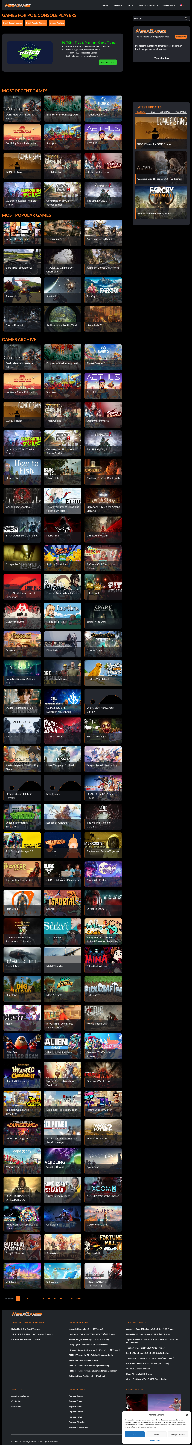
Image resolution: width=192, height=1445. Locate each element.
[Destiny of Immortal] (103, 165)
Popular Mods (75, 1406)
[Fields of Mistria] (62, 615)
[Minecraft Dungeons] (22, 1132)
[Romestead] (62, 1247)
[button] (186, 1414)
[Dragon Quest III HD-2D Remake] (22, 787)
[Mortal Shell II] (62, 529)
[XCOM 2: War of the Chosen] (103, 1189)
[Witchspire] (22, 1275)
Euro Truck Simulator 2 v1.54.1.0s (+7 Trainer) (147, 1363)
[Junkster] (62, 845)
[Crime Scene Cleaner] (62, 1189)
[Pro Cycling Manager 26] (22, 845)
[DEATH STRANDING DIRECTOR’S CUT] (22, 1189)
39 (49, 1298)
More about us (161, 58)
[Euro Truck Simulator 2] (22, 261)
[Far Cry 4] (103, 290)
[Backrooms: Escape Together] (103, 845)
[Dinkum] (22, 644)
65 (61, 1298)
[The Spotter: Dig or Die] (22, 874)
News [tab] (152, 112)
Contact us (16, 1401)
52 (55, 1298)
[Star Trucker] (62, 787)
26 (43, 1298)
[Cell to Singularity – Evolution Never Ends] (62, 701)
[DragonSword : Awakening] (103, 759)
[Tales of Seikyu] (62, 931)
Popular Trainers (76, 1401)
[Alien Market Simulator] (62, 1046)
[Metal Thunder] (62, 960)
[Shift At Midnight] (103, 730)
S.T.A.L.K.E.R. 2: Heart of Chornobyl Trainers (32, 1334)
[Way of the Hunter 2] (103, 1132)
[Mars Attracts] (62, 988)
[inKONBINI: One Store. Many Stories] (62, 1017)
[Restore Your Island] (103, 673)
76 (71, 1298)
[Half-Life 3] (22, 902)
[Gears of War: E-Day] (103, 1074)
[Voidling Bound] (62, 1161)
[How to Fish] (22, 472)
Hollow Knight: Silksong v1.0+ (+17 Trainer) (89, 1339)
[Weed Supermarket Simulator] (22, 816)
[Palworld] (22, 290)
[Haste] (22, 1017)
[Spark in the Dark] (103, 615)
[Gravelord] (62, 1218)
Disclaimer (16, 1406)
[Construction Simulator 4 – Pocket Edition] (62, 194)
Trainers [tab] (140, 112)
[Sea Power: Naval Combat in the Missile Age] (62, 1132)
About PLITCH (107, 62)
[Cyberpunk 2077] (62, 232)
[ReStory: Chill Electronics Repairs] (103, 558)
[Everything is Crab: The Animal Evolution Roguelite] (103, 931)
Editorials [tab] (165, 112)
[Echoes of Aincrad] (62, 816)
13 (37, 1298)
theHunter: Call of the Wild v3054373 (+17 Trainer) (92, 1334)
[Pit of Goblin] (103, 586)
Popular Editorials (77, 1422)
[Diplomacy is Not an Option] (62, 1103)
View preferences (177, 1434)
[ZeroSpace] (22, 730)
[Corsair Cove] (103, 644)
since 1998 (181, 36)
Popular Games (76, 1396)
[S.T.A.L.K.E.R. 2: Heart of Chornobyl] (62, 261)
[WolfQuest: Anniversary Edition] (103, 701)
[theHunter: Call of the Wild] (62, 319)
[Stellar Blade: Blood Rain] (22, 701)
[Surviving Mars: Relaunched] (22, 137)
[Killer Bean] (22, 1046)
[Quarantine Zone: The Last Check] (22, 194)
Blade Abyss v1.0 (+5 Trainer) (139, 1374)
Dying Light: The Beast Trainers (25, 1329)
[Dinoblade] (62, 644)
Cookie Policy (155, 1440)
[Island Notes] (62, 472)
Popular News (75, 1417)
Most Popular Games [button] (36, 23)
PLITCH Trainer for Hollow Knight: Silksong (89, 1365)
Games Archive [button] (57, 23)
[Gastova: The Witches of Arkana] (103, 1046)
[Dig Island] (22, 988)
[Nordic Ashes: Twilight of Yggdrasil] (62, 1074)
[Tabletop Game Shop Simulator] (22, 1103)
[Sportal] (62, 902)
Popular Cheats (76, 1411)
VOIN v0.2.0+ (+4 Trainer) (138, 1368)
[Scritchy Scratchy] (62, 558)
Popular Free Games (78, 1427)
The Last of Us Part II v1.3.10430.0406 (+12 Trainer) (150, 1358)
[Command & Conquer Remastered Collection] (22, 931)
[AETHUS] (103, 137)
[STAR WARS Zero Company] (22, 529)
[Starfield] (62, 290)
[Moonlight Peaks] (103, 874)
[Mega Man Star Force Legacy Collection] (22, 1218)
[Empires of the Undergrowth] (62, 108)
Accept (135, 1434)
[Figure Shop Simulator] (103, 1103)
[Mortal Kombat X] (22, 319)
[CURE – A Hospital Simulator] (62, 874)
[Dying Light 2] (103, 319)
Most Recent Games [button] (12, 23)
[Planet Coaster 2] (103, 108)
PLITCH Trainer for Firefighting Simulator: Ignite (91, 1355)
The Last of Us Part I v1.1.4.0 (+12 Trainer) (145, 1347)
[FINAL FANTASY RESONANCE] (103, 1275)
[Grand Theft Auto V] (22, 232)
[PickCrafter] (103, 988)
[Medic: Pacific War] (103, 1017)
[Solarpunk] (62, 1275)
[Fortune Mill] (103, 1247)
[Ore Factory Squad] (62, 673)
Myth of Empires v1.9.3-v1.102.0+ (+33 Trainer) (148, 1353)
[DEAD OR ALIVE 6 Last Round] (103, 787)
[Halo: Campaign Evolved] (62, 759)
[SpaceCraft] (103, 1161)
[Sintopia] (62, 137)
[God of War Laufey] (103, 1218)
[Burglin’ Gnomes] (22, 1247)
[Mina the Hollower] (103, 960)
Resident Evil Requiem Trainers (25, 1339)
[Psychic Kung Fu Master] (62, 586)
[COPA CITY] (22, 1161)
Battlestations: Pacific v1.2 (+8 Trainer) (87, 1376)
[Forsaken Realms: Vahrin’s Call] (22, 673)
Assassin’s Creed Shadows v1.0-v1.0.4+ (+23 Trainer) (150, 1329)
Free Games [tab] (180, 112)
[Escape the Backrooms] (22, 558)
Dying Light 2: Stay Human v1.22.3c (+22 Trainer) (148, 1334)
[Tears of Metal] (62, 730)
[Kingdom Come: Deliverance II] (103, 261)
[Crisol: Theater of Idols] (22, 500)
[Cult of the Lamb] (22, 615)
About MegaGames (20, 1396)
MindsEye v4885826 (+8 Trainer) (84, 1360)
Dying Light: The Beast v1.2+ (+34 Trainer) (88, 1344)
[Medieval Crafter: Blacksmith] (103, 472)
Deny (156, 1434)
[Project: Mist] (22, 960)
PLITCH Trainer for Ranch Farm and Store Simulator (93, 1370)
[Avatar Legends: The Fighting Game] (22, 759)
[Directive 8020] (103, 902)
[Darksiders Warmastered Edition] (22, 108)
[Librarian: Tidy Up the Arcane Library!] (103, 500)
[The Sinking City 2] (103, 194)
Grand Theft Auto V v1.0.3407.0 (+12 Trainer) (147, 1379)
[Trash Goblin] (62, 165)
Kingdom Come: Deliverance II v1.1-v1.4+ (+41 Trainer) (94, 1350)
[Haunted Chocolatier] (22, 1074)
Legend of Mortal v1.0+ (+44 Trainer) (86, 1329)
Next (78, 1298)
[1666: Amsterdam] (103, 529)
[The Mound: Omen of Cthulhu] (103, 816)
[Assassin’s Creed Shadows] (103, 232)
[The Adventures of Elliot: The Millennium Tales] (62, 500)
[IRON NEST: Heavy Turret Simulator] (22, 586)
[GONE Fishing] (22, 165)
